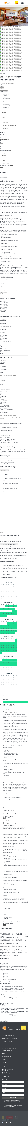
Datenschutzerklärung (7, 1073)
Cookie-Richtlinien (6, 1070)
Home (3, 1053)
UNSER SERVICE (6, 1061)
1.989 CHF (7, 923)
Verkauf (3, 1058)
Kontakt (3, 1064)
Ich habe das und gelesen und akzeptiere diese (13, 1102)
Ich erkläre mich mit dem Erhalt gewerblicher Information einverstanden (13, 1106)
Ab (0, 132)
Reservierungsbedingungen (9, 125)
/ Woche (11, 923)
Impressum (4, 1072)
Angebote (4, 1059)
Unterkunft (5, 122)
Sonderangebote (7, 127)
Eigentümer (4, 1062)
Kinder (1, 146)
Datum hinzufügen (4, 139)
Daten (1, 136)
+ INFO (4, 818)
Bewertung (5, 128)
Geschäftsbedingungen (7, 1069)
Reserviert (5, 696)
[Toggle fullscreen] (2, 88)
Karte (4, 124)
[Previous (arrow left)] (0, 532)
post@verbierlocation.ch (9, 1043)
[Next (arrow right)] (2, 532)
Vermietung (4, 1055)
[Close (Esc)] (0, 88)
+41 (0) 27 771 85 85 (8, 1041)
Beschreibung (4, 91)
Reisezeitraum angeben (5, 150)
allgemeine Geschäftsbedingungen (11, 1101)
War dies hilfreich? (14, 997)
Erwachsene (3, 140)
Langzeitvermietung (6, 1056)
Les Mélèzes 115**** (7, 712)
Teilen (2, 86)
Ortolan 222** (6, 823)
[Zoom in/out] (3, 88)
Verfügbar (5, 699)
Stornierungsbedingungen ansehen (9, 544)
